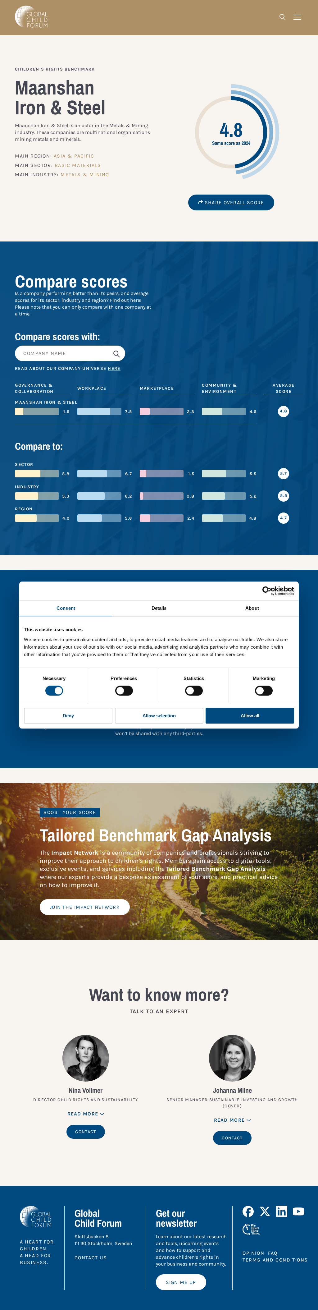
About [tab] (252, 608)
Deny (68, 715)
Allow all (250, 715)
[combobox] (159, 353)
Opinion (253, 1253)
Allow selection (159, 715)
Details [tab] (159, 608)
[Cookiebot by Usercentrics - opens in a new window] (267, 590)
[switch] (124, 691)
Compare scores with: (57, 336)
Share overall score (233, 202)
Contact (85, 1131)
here (114, 368)
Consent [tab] (66, 608)
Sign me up (181, 1282)
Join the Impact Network (85, 907)
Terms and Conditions (275, 1260)
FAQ (273, 1253)
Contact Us (91, 1258)
